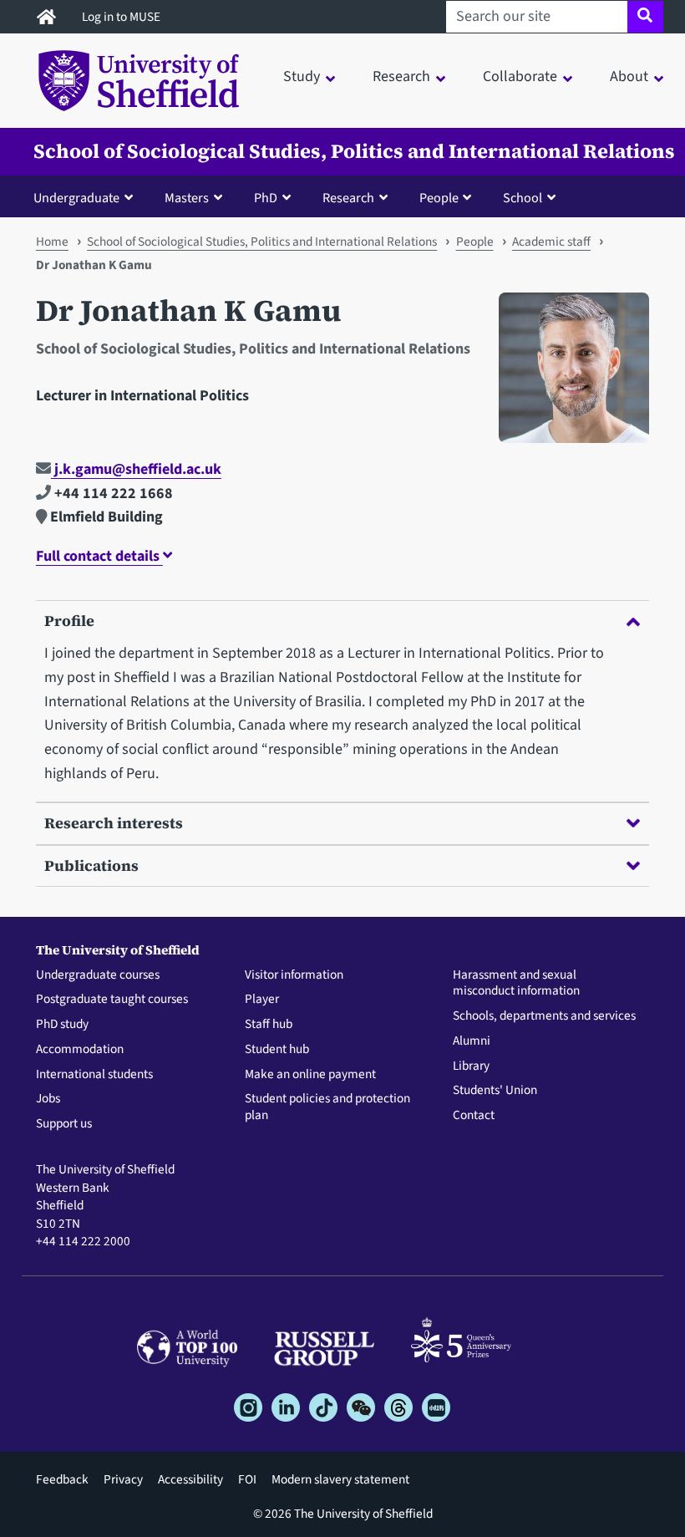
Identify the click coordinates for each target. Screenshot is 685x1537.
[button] (86, 197)
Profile (69, 620)
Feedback (62, 1479)
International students (94, 1074)
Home (52, 241)
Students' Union (495, 1090)
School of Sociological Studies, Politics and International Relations (354, 151)
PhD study (62, 1024)
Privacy (123, 1479)
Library (471, 1066)
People (475, 241)
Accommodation (80, 1049)
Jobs (48, 1099)
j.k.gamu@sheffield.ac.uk (136, 469)
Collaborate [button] (520, 76)
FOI (247, 1479)
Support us (64, 1124)
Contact (474, 1115)
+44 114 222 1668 (112, 493)
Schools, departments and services (544, 1016)
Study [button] (301, 76)
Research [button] (401, 76)
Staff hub (268, 1024)
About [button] (629, 76)
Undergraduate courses (98, 975)
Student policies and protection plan (327, 1107)
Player (262, 999)
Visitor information (294, 975)
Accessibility (190, 1479)
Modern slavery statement (340, 1479)
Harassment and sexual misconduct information (516, 983)
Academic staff (551, 241)
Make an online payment (310, 1074)
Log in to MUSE (122, 17)
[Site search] (645, 17)
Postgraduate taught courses (112, 999)
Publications (91, 865)
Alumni (471, 1041)
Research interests (113, 822)
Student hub (277, 1049)
